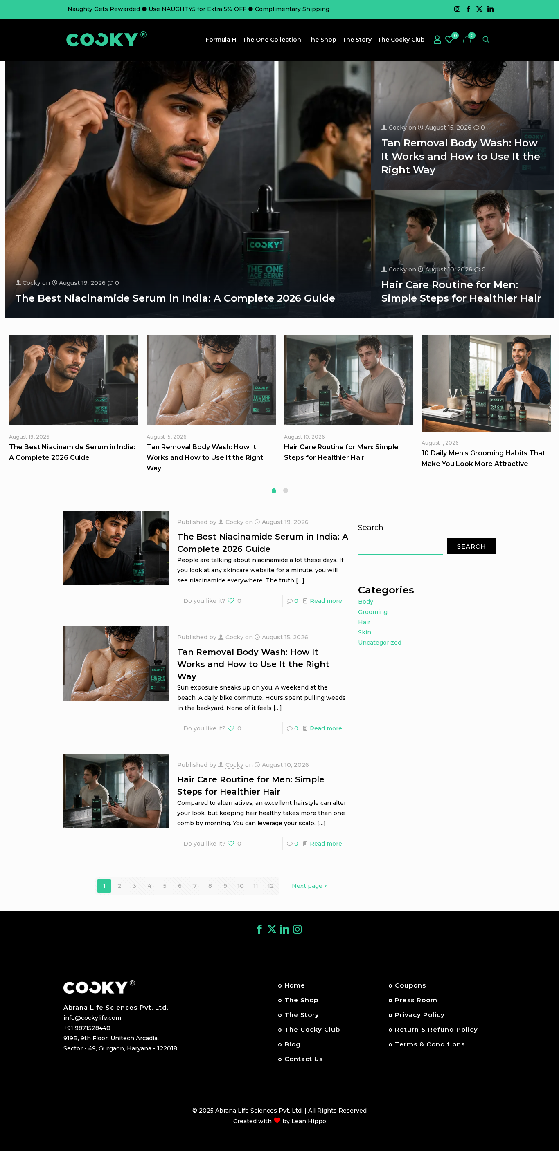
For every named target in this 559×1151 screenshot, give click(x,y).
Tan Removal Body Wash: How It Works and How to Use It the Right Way (460, 156)
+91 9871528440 (86, 1028)
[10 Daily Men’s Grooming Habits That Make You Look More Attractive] (486, 383)
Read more (326, 601)
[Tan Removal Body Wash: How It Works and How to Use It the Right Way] (211, 380)
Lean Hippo (308, 1121)
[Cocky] (106, 39)
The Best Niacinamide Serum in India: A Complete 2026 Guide (175, 298)
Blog (292, 1044)
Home (294, 985)
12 (271, 885)
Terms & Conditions (430, 1044)
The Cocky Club (312, 1029)
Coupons (410, 985)
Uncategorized (379, 642)
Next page (307, 885)
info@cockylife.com (92, 1017)
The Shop (301, 1000)
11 (255, 885)
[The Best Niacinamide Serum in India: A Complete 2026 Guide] (73, 380)
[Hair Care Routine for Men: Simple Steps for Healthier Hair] (348, 380)
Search (370, 527)
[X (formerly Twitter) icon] (272, 929)
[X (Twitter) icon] (479, 9)
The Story (301, 1015)
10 (240, 885)
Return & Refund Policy (436, 1029)
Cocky (32, 283)
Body (365, 601)
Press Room (416, 1000)
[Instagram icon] (457, 9)
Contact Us (303, 1059)
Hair (364, 622)
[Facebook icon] (468, 9)
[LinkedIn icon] (490, 9)
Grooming (373, 612)
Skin (364, 632)
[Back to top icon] (519, 1105)
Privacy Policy (420, 1015)
